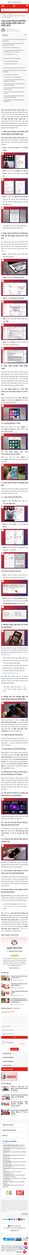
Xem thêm (24, 1214)
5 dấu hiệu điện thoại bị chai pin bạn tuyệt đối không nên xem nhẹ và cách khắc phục (19, 1000)
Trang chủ (4, 14)
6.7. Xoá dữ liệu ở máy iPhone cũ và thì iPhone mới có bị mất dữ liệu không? (13, 96)
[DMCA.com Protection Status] (18, 1239)
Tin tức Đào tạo (7, 1053)
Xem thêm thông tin (14, 968)
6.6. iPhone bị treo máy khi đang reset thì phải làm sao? (13, 92)
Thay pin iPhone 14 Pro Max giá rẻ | (10, 1209)
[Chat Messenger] (26, 1248)
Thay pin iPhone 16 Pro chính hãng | (12, 1202)
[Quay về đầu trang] (25, 1244)
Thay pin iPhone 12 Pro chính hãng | (17, 1206)
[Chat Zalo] (21, 1248)
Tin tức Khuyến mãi (8, 1057)
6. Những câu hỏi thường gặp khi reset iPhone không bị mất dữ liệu (14, 71)
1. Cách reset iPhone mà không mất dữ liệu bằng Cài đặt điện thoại (14, 40)
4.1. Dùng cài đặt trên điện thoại (10, 61)
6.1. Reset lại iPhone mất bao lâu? (11, 74)
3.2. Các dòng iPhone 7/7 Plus (10, 54)
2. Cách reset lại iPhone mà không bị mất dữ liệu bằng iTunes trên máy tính (13, 44)
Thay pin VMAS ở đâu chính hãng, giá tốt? (19, 992)
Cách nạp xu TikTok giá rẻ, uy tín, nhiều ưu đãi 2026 (19, 984)
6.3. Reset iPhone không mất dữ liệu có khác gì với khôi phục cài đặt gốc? (14, 80)
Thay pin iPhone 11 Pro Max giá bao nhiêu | (10, 1205)
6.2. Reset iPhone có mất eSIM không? (12, 77)
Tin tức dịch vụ (6, 1065)
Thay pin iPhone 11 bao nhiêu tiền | (19, 1203)
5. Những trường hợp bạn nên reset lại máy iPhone (13, 67)
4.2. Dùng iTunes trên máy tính (10, 63)
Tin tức (10, 14)
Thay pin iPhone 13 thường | (7, 1200)
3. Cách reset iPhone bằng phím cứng (10, 47)
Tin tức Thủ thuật (7, 1069)
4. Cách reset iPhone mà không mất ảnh (11, 58)
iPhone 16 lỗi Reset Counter (10, 673)
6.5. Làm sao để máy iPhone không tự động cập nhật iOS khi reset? (14, 88)
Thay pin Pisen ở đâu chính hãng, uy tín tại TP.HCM (19, 976)
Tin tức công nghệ (7, 1061)
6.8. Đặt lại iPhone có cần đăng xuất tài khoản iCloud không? (13, 100)
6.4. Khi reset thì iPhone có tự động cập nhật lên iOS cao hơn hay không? (14, 84)
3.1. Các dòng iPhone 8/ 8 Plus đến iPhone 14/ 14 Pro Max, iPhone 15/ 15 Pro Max (13, 51)
